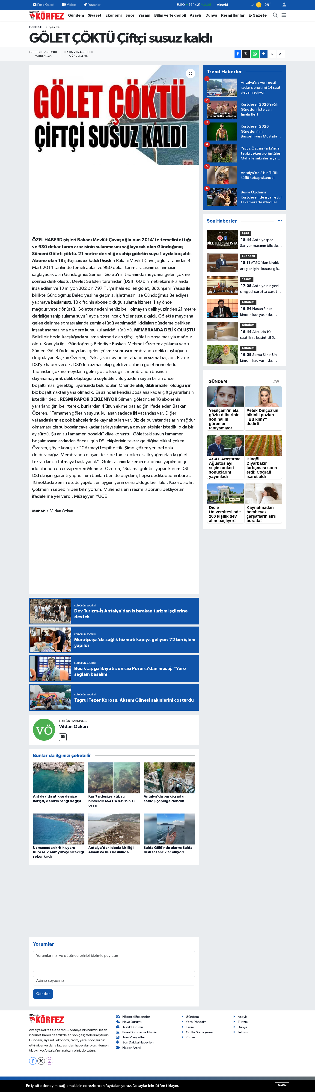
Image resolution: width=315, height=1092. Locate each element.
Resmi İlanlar (233, 15)
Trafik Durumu (132, 1027)
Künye (190, 1037)
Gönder (43, 994)
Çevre (54, 27)
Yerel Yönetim (196, 1022)
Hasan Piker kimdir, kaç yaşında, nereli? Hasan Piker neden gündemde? (256, 312)
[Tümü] (280, 221)
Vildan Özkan (73, 726)
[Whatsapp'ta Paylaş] (255, 54)
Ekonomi (113, 15)
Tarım (190, 1027)
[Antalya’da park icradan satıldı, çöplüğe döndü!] (169, 778)
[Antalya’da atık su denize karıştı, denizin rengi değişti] (58, 778)
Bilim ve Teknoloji (170, 15)
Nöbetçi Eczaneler (136, 1017)
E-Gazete (258, 15)
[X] (41, 1061)
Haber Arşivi (131, 1047)
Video (71, 4)
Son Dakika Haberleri (138, 1042)
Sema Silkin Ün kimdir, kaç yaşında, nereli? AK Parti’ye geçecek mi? (258, 358)
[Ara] (275, 15)
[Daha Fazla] (263, 54)
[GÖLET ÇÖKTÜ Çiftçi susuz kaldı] (114, 115)
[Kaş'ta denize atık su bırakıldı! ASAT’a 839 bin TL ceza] (114, 778)
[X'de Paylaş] (246, 54)
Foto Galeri (45, 4)
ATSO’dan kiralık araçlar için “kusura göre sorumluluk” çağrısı (261, 266)
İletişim (243, 1032)
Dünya (211, 15)
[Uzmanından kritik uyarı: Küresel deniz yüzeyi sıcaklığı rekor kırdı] (58, 829)
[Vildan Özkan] (44, 730)
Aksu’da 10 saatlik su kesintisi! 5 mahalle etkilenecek (257, 335)
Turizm (243, 1022)
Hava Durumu (132, 1022)
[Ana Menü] (284, 15)
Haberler (36, 27)
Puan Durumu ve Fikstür (139, 1032)
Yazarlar (94, 4)
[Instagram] (49, 1061)
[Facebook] (33, 1061)
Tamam (281, 1085)
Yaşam (144, 15)
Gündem (76, 15)
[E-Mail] (63, 737)
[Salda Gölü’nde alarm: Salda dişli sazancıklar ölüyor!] (169, 829)
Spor (129, 15)
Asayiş (196, 15)
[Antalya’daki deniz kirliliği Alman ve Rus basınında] (114, 829)
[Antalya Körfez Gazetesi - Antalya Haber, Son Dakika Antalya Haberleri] (46, 15)
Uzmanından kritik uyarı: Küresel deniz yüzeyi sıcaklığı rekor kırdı (58, 852)
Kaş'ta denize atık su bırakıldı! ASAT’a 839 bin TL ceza (111, 801)
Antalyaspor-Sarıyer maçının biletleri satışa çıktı (260, 243)
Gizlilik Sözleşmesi (199, 1032)
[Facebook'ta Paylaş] (238, 54)
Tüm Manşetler (133, 1037)
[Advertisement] (114, 200)
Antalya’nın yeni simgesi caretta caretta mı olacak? (260, 289)
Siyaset (94, 15)
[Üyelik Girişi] (282, 5)
